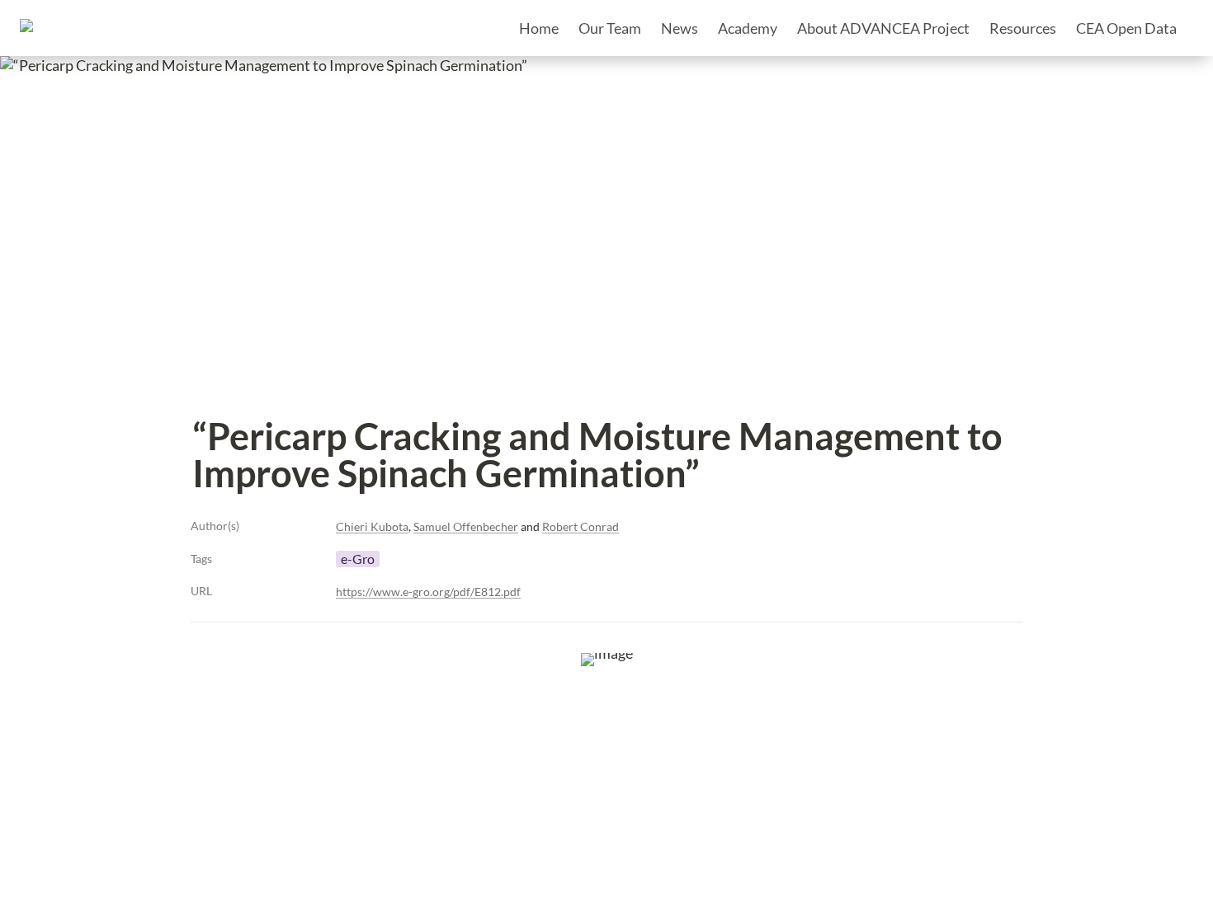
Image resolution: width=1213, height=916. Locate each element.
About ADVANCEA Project (883, 28)
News (679, 28)
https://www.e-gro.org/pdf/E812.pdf (428, 592)
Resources (1022, 28)
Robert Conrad (580, 526)
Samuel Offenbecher (465, 526)
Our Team (609, 28)
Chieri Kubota (372, 526)
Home (539, 28)
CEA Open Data (1126, 28)
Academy (747, 28)
